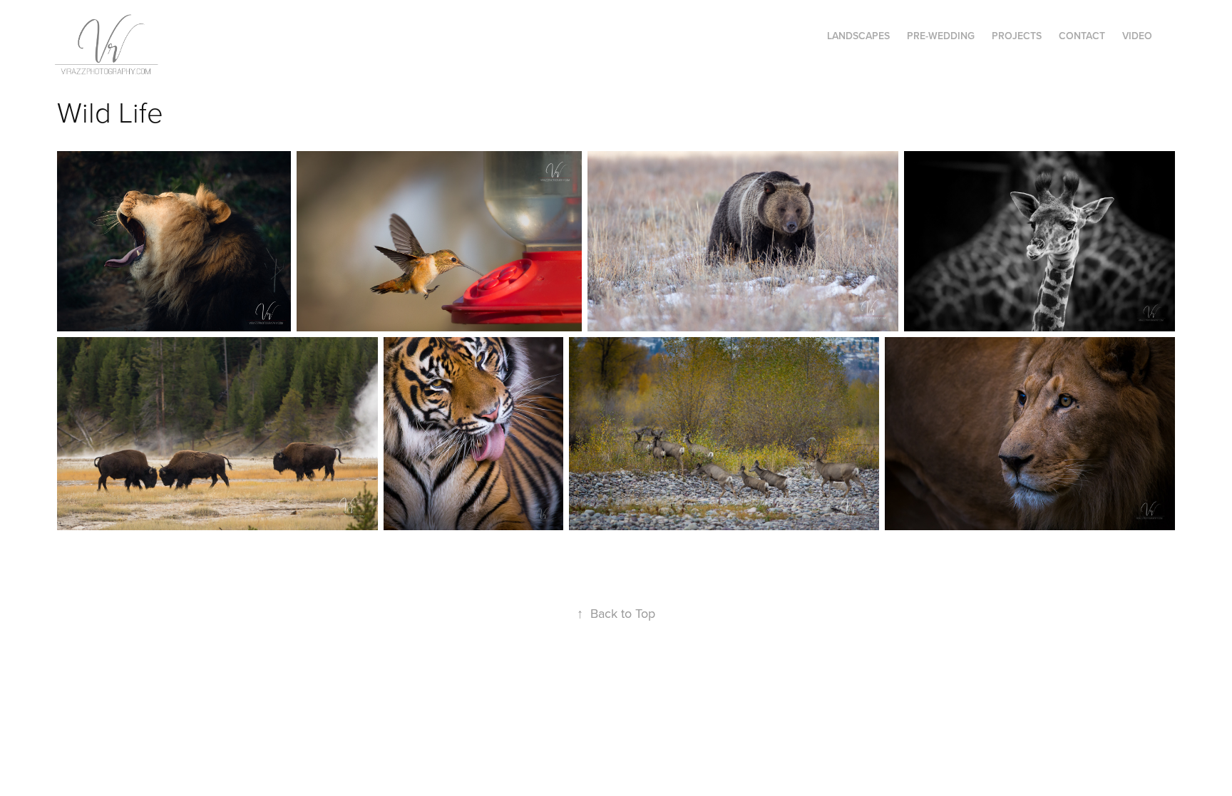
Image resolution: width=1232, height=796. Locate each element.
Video (1137, 36)
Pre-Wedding (941, 36)
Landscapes (858, 36)
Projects (1017, 36)
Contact (1082, 36)
